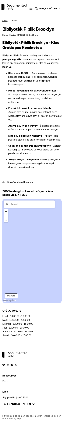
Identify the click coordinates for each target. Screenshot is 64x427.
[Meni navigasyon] (31, 8)
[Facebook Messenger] (3, 365)
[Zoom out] (6, 216)
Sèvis (5, 381)
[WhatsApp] (8, 365)
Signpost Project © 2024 (15, 397)
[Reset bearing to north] (6, 220)
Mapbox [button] (11, 295)
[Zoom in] (6, 211)
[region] (32, 251)
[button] (48, 8)
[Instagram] (16, 365)
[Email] (12, 365)
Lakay (5, 20)
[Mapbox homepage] (9, 300)
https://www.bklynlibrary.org (20, 182)
